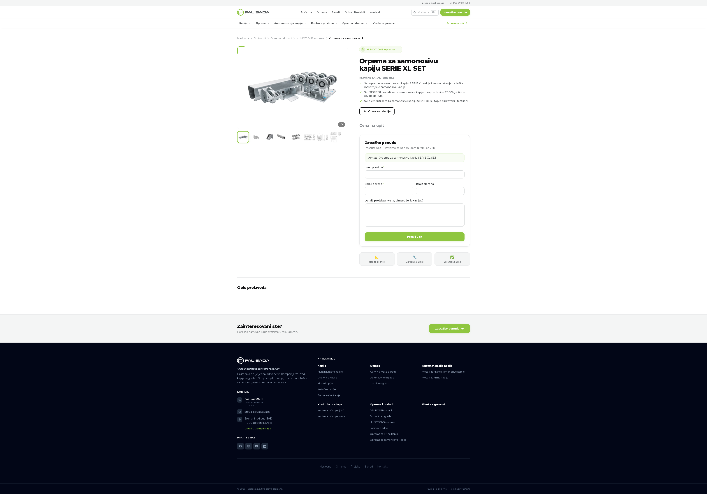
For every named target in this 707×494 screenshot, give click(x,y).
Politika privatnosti (460, 488)
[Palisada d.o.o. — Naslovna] (253, 12)
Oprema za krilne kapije (384, 433)
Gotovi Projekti (355, 12)
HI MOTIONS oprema (310, 38)
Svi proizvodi (455, 23)
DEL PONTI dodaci (381, 410)
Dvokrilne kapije (327, 377)
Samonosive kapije (329, 395)
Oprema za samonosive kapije (388, 439)
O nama (322, 12)
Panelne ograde (379, 383)
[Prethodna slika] (242, 87)
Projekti (355, 466)
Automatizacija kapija (288, 23)
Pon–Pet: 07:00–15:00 (459, 3)
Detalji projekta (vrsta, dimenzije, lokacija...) (395, 200)
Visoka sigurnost (384, 23)
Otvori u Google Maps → (259, 428)
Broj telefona (425, 184)
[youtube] (256, 446)
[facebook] (240, 446)
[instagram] (248, 446)
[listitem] (243, 137)
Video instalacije (379, 111)
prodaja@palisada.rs (433, 3)
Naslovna (243, 38)
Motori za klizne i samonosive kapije (443, 371)
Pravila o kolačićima (436, 488)
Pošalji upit (414, 236)
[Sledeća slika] (342, 87)
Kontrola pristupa (322, 23)
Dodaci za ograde (380, 416)
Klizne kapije (325, 383)
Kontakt (375, 12)
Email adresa (374, 184)
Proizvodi (260, 38)
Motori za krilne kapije (435, 377)
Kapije (243, 23)
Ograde (261, 23)
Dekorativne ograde (382, 377)
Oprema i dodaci (353, 23)
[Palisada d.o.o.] (253, 360)
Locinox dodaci (379, 427)
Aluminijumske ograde (383, 371)
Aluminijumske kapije (330, 371)
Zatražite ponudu (455, 12)
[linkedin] (264, 446)
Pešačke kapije (327, 389)
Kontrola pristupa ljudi (331, 410)
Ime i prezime (374, 167)
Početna (306, 12)
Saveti (336, 12)
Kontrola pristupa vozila (332, 416)
